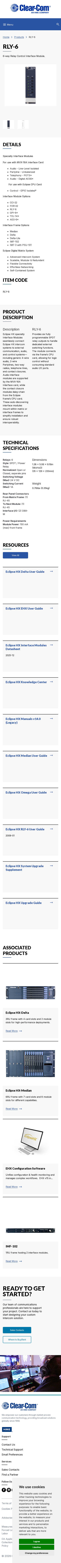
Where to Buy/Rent (17, 1339)
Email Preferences (12, 1454)
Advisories (7, 1517)
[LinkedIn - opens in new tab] (9, 1489)
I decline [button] (37, 1547)
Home (6, 37)
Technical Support (12, 1449)
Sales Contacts (17, 1330)
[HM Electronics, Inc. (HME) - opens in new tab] (7, 1429)
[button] (58, 24)
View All (15, 555)
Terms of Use (9, 1503)
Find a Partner (10, 1474)
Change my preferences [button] (36, 1553)
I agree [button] (36, 1541)
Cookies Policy (9, 1508)
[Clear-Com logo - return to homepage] (30, 8)
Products (19, 37)
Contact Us (8, 1444)
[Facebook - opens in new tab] (4, 1489)
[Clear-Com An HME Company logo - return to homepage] (20, 1406)
